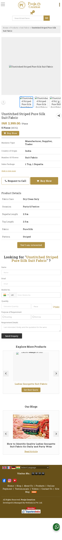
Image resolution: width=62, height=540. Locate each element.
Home (5, 27)
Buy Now (11, 133)
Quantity (4, 301)
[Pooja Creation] (29, 5)
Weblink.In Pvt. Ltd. (33, 503)
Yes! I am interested (31, 245)
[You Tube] (15, 480)
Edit (57, 307)
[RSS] (34, 492)
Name (3, 267)
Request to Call (16, 181)
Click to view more (8, 171)
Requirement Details (9, 323)
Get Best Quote (16, 389)
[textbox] (28, 18)
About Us (28, 485)
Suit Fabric (25, 27)
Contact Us (46, 488)
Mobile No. (5, 290)
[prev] (3, 102)
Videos (35, 488)
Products (14, 27)
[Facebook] (4, 480)
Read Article (16, 451)
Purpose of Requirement (11, 312)
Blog (19, 485)
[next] (59, 102)
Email (3, 278)
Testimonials (22, 488)
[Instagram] (9, 480)
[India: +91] (5, 295)
